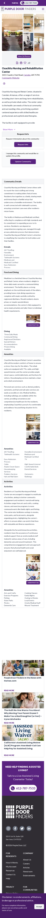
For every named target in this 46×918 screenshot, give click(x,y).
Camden (27, 75)
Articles (26, 867)
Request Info (23, 144)
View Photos (33, 325)
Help (8, 878)
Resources (10, 870)
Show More (8, 129)
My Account (11, 866)
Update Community (23, 161)
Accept (39, 907)
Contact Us (10, 874)
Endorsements (29, 875)
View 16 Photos (24, 56)
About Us (27, 859)
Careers (26, 863)
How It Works (12, 862)
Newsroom (28, 871)
